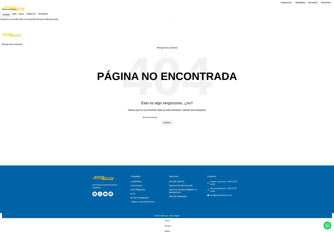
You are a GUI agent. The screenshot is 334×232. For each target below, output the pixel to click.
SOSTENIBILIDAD (138, 190)
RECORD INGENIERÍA (178, 196)
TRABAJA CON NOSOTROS (142, 202)
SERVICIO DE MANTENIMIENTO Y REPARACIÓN (183, 191)
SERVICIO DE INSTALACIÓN (181, 185)
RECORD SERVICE (177, 181)
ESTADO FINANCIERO (140, 198)
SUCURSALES (136, 185)
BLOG (133, 194)
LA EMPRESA (136, 181)
